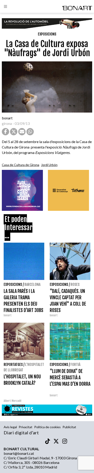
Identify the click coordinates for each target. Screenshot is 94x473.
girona (7, 123)
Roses (75, 284)
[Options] (5, 7)
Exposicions (47, 34)
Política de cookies (47, 427)
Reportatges (13, 364)
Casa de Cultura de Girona (20, 165)
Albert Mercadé (12, 401)
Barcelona (32, 284)
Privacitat (25, 427)
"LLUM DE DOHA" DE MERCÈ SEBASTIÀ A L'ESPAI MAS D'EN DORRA (70, 377)
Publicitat (69, 427)
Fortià (75, 364)
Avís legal (10, 427)
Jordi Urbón (49, 165)
